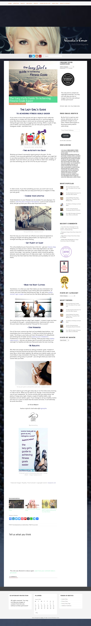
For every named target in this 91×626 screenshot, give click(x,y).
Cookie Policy (65, 599)
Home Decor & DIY (45, 3)
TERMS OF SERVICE (66, 605)
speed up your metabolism (40, 337)
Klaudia (23, 103)
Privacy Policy (65, 601)
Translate (70, 68)
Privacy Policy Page (66, 603)
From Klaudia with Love (17, 524)
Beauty (36, 3)
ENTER (65, 136)
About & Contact (65, 3)
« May (36, 612)
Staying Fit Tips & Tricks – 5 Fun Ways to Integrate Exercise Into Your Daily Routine (49, 510)
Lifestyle (16, 3)
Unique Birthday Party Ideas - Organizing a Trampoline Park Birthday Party (72, 199)
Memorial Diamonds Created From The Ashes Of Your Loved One (73, 188)
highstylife (43, 408)
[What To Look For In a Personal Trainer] (16, 504)
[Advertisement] (45, 16)
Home (10, 3)
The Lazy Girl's (35, 524)
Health (23, 3)
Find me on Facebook (70, 106)
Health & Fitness (25, 524)
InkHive (42, 617)
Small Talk (55, 3)
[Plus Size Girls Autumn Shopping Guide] (32, 504)
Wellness (29, 3)
